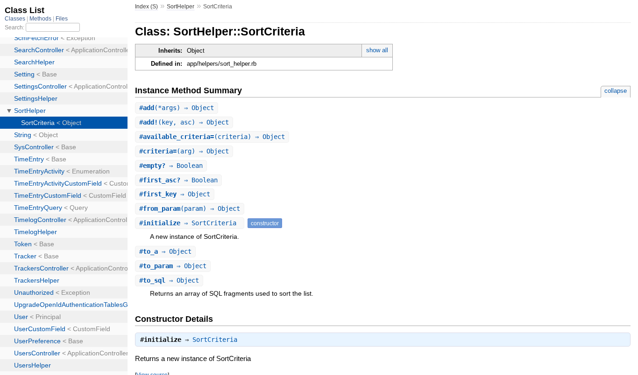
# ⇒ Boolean (171, 165)
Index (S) (146, 6)
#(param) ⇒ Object (189, 208)
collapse (615, 90)
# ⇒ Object (174, 194)
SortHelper (180, 6)
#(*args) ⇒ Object (176, 107)
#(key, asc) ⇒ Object (184, 122)
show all (377, 50)
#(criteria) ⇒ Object (212, 136)
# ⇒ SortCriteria (189, 223)
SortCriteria (214, 339)
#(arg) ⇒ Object (184, 151)
